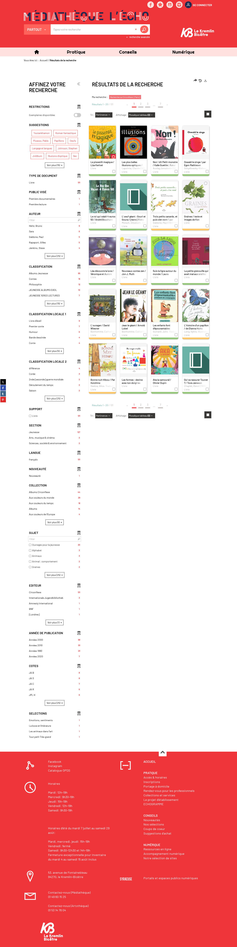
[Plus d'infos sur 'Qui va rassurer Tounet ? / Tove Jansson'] (195, 359)
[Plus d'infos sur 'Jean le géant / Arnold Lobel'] (133, 308)
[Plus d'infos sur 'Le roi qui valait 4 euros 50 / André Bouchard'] (102, 199)
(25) (54, 255)
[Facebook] (151, 4)
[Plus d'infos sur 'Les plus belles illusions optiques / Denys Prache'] (133, 143)
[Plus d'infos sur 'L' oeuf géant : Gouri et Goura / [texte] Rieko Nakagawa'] (133, 196)
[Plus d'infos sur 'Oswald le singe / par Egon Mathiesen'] (195, 142)
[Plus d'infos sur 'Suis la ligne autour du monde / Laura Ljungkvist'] (164, 251)
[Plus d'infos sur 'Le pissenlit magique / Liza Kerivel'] (102, 144)
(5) (53, 350)
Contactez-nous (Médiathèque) (69, 892)
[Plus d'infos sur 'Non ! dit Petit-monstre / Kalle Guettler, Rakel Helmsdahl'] (164, 152)
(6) (53, 522)
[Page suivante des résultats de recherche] (167, 104)
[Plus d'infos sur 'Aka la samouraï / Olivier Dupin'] (164, 359)
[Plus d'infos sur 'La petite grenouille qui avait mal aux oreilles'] (195, 251)
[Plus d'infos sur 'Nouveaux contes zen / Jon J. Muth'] (133, 251)
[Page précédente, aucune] (127, 104)
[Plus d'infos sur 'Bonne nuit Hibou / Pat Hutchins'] (102, 360)
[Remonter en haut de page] (163, 752)
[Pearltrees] (160, 4)
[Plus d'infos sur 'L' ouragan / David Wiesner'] (102, 305)
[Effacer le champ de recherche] (136, 29)
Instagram (55, 766)
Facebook (54, 761)
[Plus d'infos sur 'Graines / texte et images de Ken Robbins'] (195, 197)
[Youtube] (170, 4)
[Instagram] (179, 4)
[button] (76, 51)
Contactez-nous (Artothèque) (68, 906)
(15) (54, 165)
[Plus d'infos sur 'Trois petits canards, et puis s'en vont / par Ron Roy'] (164, 196)
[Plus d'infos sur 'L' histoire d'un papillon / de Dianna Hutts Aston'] (195, 305)
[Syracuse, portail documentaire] (86, 15)
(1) (54, 622)
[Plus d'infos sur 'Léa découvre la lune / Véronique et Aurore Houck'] (102, 251)
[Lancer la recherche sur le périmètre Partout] (145, 29)
